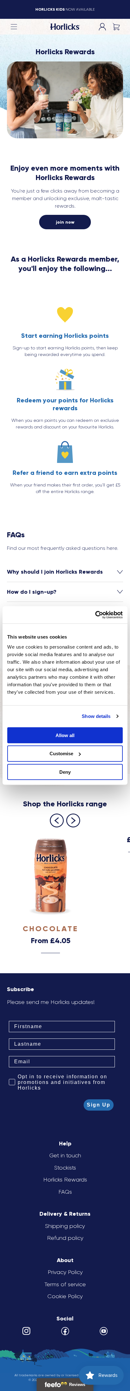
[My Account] (102, 27)
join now (65, 222)
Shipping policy (65, 1226)
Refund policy (65, 1238)
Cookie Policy (65, 1296)
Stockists (65, 1168)
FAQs (65, 1192)
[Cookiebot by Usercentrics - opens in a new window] (95, 615)
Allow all (65, 735)
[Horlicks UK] (65, 27)
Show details (96, 716)
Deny (65, 772)
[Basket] (116, 27)
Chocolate (50, 928)
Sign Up (98, 1104)
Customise (61, 753)
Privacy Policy (65, 1272)
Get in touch (65, 1155)
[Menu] (14, 27)
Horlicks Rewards (65, 1179)
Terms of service (65, 1284)
